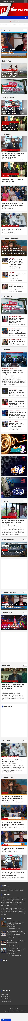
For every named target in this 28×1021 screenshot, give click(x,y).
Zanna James (14, 555)
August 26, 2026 (6, 253)
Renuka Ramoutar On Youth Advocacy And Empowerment (17, 275)
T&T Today (5, 246)
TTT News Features (9, 592)
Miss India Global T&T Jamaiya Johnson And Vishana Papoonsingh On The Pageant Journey (16, 262)
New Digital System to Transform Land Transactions (12, 126)
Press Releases (14, 225)
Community (5, 44)
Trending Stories (8, 98)
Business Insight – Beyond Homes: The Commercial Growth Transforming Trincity (12, 73)
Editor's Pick (6, 61)
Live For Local (7, 613)
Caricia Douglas (14, 92)
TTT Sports (6, 350)
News (18, 44)
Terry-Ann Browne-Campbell (17, 56)
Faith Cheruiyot (14, 76)
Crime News (6, 740)
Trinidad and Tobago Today (17, 253)
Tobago (11, 368)
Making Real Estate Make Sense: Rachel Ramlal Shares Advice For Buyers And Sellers (12, 250)
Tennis (15, 389)
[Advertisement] (14, 574)
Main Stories (6, 134)
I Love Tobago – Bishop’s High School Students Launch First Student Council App (16, 320)
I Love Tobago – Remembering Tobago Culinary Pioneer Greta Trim (17, 332)
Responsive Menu (25, 1)
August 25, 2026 (6, 56)
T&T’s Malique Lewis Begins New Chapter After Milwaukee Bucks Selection (17, 414)
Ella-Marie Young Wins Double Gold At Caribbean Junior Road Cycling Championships (16, 426)
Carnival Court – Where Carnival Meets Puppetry (16, 287)
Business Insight (7, 69)
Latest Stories (7, 918)
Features (14, 69)
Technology (6, 124)
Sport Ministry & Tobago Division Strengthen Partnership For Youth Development (12, 372)
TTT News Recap (8, 777)
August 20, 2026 (13, 324)
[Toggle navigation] (3, 17)
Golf (10, 400)
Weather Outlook (8, 540)
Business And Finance (8, 681)
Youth (15, 368)
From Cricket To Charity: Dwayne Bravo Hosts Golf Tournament (16, 403)
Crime (4, 225)
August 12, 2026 (13, 335)
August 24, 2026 (6, 76)
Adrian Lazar (21, 395)
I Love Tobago (12, 85)
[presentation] (24, 30)
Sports (7, 368)
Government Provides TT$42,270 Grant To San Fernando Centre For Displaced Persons (12, 205)
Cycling (11, 421)
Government (13, 44)
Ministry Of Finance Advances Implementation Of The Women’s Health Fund (12, 686)
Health (11, 621)
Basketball (12, 410)
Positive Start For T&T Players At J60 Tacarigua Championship (16, 392)
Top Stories (6, 30)
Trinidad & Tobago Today (10, 238)
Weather (5, 549)
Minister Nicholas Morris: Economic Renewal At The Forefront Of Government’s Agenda (13, 50)
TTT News (13, 208)
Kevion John (14, 628)
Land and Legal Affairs (8, 122)
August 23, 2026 (6, 92)
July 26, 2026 (12, 344)
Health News (6, 665)
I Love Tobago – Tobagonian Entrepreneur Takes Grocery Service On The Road (13, 89)
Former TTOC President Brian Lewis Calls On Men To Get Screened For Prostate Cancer (13, 625)
